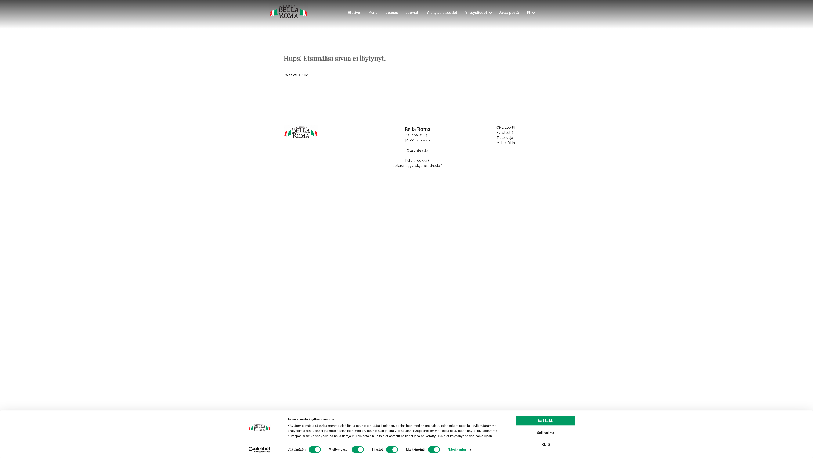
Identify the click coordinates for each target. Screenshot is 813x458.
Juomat (412, 13)
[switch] (358, 449)
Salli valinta (545, 432)
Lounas (392, 13)
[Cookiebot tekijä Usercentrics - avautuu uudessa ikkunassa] (259, 450)
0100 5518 (421, 161)
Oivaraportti (505, 128)
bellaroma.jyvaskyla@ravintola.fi (417, 166)
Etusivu (354, 13)
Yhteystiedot (476, 13)
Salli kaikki (545, 420)
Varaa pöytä (509, 13)
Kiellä (546, 444)
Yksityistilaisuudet (442, 13)
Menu (372, 13)
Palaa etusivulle (296, 75)
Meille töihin (505, 143)
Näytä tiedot (457, 449)
